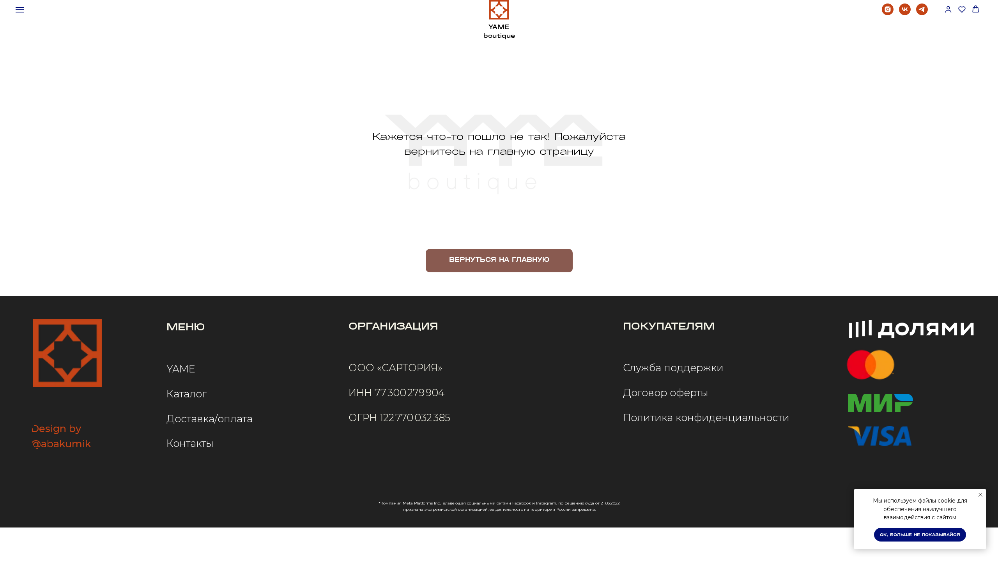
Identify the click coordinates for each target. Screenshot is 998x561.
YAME (180, 369)
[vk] (905, 13)
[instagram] (888, 13)
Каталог (186, 394)
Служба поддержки (673, 368)
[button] (948, 9)
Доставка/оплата (209, 419)
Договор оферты (665, 392)
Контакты (190, 443)
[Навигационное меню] (20, 9)
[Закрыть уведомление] (980, 495)
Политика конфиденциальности (706, 417)
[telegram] (922, 13)
